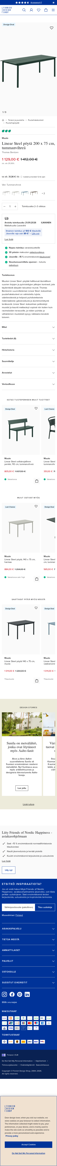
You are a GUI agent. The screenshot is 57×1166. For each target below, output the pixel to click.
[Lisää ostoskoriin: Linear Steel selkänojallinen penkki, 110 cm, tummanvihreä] (37, 481)
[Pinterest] (19, 994)
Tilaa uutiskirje (45, 907)
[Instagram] (4, 994)
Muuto (5, 138)
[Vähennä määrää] (4, 206)
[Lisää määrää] (15, 206)
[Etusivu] (3, 120)
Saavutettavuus (42, 1065)
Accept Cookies (29, 1144)
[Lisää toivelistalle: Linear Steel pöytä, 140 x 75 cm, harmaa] (36, 506)
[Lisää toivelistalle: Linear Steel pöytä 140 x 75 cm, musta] (36, 608)
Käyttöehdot (41, 1061)
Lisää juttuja (28, 804)
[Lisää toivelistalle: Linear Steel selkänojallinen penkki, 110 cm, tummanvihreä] (36, 408)
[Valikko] (53, 10)
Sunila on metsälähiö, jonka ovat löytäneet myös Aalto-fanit (22, 747)
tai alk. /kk (10, 176)
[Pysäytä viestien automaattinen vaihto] (53, 2)
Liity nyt (35, 233)
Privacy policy (12, 1136)
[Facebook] (12, 994)
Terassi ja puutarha (16, 120)
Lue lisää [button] (9, 239)
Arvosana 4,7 (36, 2)
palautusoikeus (37, 252)
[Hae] (24, 10)
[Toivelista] (38, 10)
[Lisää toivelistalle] (51, 27)
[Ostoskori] (46, 10)
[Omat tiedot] (31, 10)
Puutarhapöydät (12, 123)
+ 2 (43, 193)
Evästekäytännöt (28, 1065)
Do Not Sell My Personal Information (17, 1061)
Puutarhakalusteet (36, 120)
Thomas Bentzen (10, 152)
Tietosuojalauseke (10, 1065)
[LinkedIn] (27, 994)
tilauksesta (44, 257)
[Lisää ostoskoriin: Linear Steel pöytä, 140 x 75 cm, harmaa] (37, 579)
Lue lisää (6, 861)
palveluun (13, 265)
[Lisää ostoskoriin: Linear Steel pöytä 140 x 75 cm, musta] (37, 681)
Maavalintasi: (8, 915)
